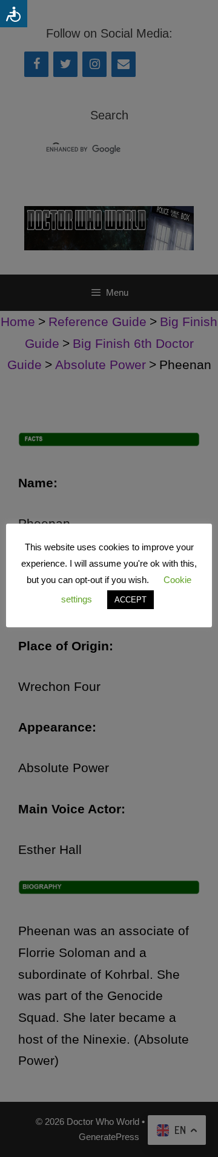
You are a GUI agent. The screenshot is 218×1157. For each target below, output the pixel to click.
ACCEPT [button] (130, 599)
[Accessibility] (13, 13)
